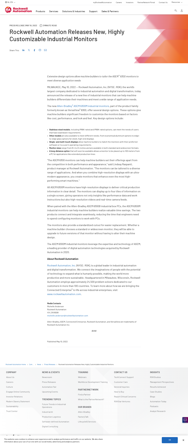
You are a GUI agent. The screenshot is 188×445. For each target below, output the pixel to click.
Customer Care (121, 382)
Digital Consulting (50, 427)
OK (170, 440)
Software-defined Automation (55, 422)
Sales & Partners (110, 11)
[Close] (183, 440)
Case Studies (156, 392)
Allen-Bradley (84, 412)
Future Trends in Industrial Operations (54, 405)
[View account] (182, 10)
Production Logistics (51, 417)
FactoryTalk (83, 417)
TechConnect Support (124, 377)
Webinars (82, 377)
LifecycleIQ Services (87, 422)
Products (40, 11)
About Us (10, 377)
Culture (9, 387)
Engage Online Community (18, 392)
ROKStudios (155, 377)
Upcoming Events (50, 392)
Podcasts (154, 406)
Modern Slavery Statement (18, 402)
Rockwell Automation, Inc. (61, 265)
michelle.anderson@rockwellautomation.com (67, 316)
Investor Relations (14, 397)
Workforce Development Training (93, 382)
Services (53, 11)
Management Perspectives (162, 382)
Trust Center (12, 411)
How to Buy (119, 392)
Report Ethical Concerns (125, 397)
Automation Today (158, 402)
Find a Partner (84, 395)
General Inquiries (121, 387)
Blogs (152, 397)
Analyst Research (158, 411)
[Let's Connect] (185, 420)
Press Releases (49, 382)
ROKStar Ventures (122, 402)
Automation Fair (49, 387)
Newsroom (47, 377)
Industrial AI (47, 412)
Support (93, 11)
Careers (9, 382)
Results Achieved (158, 387)
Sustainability (12, 406)
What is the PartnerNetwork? (91, 399)
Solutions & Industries (73, 11)
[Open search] (176, 10)
